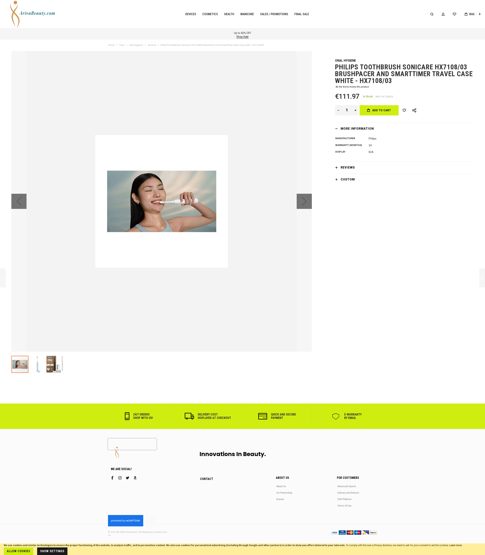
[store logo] (33, 14)
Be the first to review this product (352, 86)
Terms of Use (344, 505)
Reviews (348, 167)
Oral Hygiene (136, 45)
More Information (357, 128)
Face (121, 45)
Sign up (120, 36)
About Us (281, 486)
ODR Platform (344, 499)
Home (111, 45)
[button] (19, 201)
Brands (280, 499)
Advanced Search (346, 486)
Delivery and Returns (348, 493)
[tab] (404, 129)
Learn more (455, 545)
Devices (152, 45)
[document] (242, 549)
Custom (348, 179)
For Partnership (284, 493)
